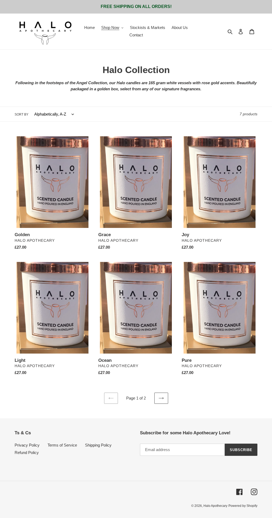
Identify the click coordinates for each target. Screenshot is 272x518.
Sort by (21, 114)
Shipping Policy (98, 445)
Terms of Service (62, 445)
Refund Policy (27, 452)
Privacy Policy (27, 445)
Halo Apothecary (215, 506)
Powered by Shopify (242, 506)
